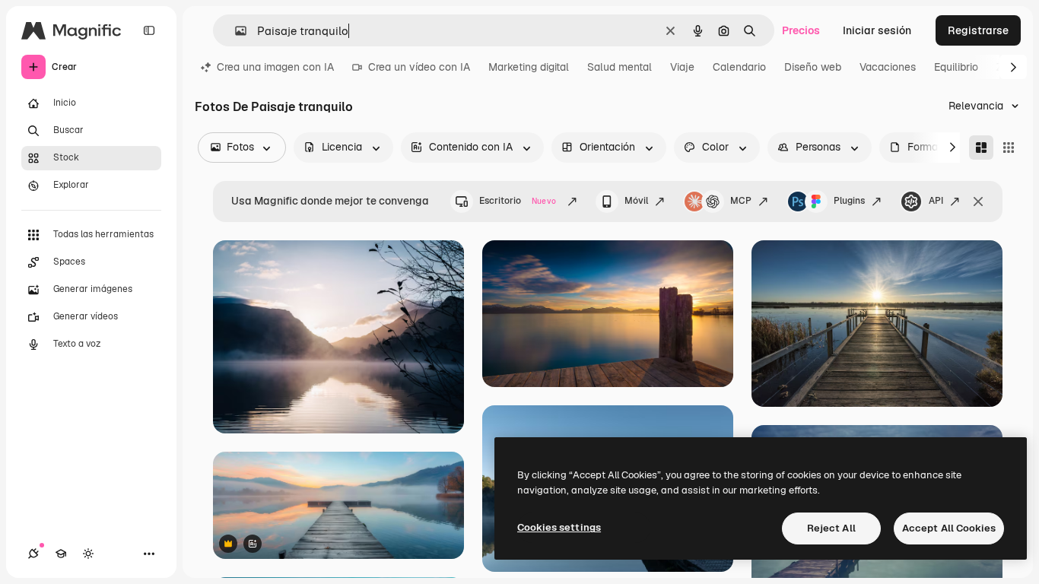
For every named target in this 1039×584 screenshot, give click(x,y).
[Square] (1008, 147)
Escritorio (517, 201)
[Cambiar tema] (88, 553)
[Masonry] (981, 147)
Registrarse (978, 30)
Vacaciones (887, 67)
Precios (801, 30)
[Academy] (61, 553)
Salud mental (619, 67)
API (936, 201)
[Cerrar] (978, 201)
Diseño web (812, 67)
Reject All (831, 528)
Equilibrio (956, 67)
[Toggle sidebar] (149, 30)
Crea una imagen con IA (275, 67)
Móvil (636, 201)
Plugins (849, 201)
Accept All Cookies (949, 528)
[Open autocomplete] (235, 30)
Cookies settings (559, 527)
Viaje (682, 67)
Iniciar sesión (877, 30)
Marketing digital (528, 67)
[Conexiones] (33, 553)
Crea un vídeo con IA (419, 67)
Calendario (739, 67)
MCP (740, 201)
